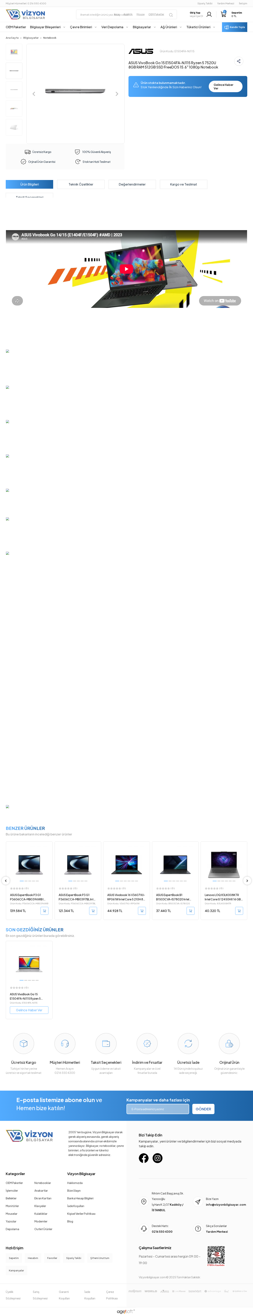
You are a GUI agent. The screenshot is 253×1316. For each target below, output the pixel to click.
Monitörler (12, 1206)
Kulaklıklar (40, 1213)
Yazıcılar (11, 1221)
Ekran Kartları (42, 1198)
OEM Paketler (14, 1183)
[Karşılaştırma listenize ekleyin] (49, 855)
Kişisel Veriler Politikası (81, 1213)
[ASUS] (140, 50)
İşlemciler (12, 1190)
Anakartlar (41, 1190)
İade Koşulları (75, 1206)
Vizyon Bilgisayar (81, 1173)
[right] (247, 880)
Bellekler (11, 1198)
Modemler (40, 1221)
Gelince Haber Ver (223, 86)
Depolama (12, 1229)
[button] (231, 14)
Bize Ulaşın (74, 1190)
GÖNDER (203, 1109)
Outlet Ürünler (43, 1229)
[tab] (29, 184)
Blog (70, 1221)
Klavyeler (40, 1206)
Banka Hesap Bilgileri (80, 1198)
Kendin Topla (237, 27)
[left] (5, 880)
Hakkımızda (75, 1183)
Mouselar (11, 1213)
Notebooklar (42, 1183)
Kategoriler (15, 1173)
